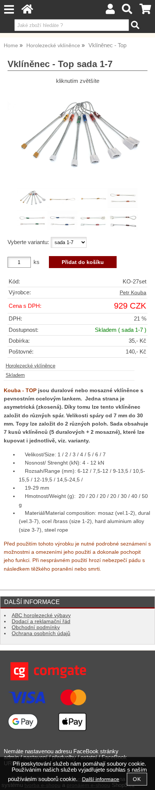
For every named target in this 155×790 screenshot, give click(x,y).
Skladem (15, 375)
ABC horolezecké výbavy (41, 615)
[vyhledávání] (127, 11)
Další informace (100, 779)
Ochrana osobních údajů (41, 633)
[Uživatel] (110, 11)
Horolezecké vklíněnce (30, 366)
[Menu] (9, 9)
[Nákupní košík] (145, 11)
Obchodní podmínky (36, 627)
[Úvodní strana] (27, 11)
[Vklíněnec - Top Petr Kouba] (77, 135)
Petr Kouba (133, 292)
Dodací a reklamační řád (41, 621)
